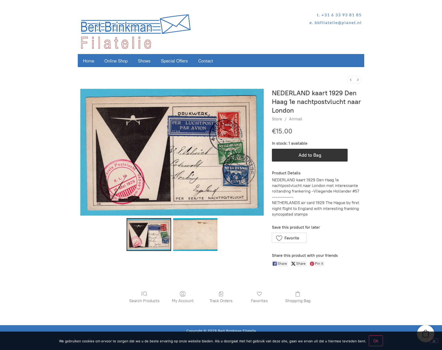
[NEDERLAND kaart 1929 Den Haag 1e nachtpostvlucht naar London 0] (149, 234)
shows (144, 60)
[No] (433, 340)
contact (205, 60)
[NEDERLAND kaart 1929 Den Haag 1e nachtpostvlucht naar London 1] (195, 234)
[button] (289, 238)
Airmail (295, 118)
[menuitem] (350, 79)
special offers (174, 60)
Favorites (259, 300)
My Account (183, 300)
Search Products (144, 300)
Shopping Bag (298, 300)
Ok (376, 340)
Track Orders (221, 300)
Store (277, 118)
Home (88, 60)
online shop (116, 60)
